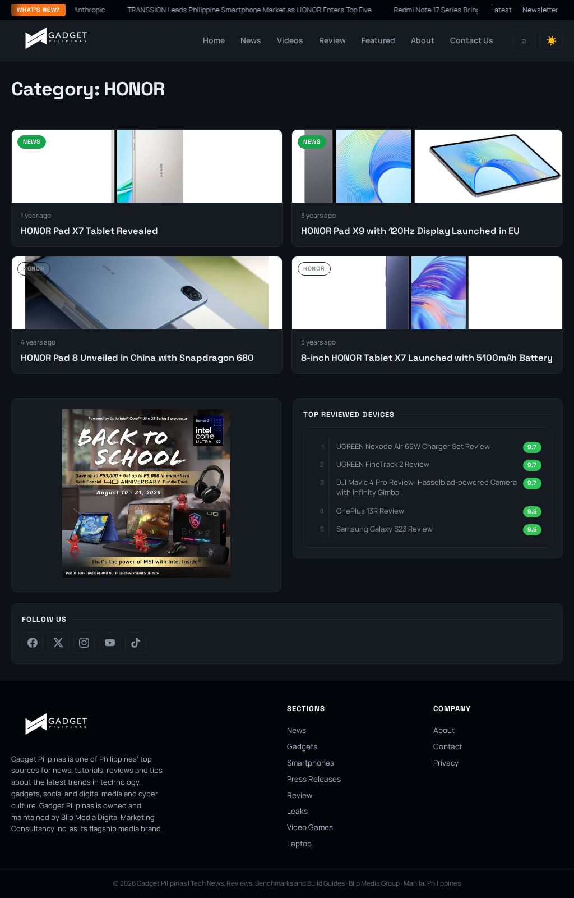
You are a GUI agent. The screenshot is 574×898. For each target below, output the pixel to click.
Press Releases (314, 779)
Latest (501, 10)
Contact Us (471, 40)
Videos (290, 40)
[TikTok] (135, 642)
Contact (447, 746)
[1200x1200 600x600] (146, 574)
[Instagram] (84, 642)
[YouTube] (110, 642)
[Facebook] (32, 642)
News (250, 40)
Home (214, 40)
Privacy (446, 763)
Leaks (297, 811)
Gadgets (302, 746)
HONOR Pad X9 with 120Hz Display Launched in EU (410, 231)
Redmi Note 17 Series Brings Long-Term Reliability (474, 10)
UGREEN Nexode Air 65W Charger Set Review (413, 446)
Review (332, 40)
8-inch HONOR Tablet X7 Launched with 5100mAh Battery (427, 358)
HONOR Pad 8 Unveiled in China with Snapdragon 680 (137, 358)
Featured (378, 40)
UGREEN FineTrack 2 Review (382, 464)
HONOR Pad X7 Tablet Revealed (89, 231)
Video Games (310, 827)
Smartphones (310, 763)
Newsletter (540, 10)
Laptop (299, 844)
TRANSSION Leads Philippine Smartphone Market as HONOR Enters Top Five (251, 10)
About (422, 40)
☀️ (551, 40)
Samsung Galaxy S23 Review (384, 529)
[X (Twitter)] (58, 642)
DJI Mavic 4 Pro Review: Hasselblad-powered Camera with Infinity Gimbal (426, 487)
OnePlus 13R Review (370, 511)
